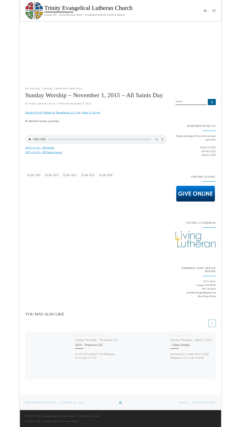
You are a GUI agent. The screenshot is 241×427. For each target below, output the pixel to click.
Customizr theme (70, 421)
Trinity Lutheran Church (42, 103)
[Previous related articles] (204, 323)
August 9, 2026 (208, 151)
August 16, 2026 (208, 147)
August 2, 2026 (208, 154)
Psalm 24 (49, 112)
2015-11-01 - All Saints (39, 147)
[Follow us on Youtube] (214, 89)
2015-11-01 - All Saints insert (43, 152)
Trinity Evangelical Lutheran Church (55, 416)
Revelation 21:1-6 (67, 112)
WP (39, 421)
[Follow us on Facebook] (209, 89)
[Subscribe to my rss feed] (204, 89)
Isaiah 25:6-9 (33, 112)
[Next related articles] (212, 323)
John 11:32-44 (91, 112)
